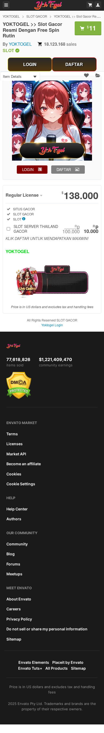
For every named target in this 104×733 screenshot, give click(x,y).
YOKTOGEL (11, 16)
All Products (56, 668)
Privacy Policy (19, 619)
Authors (13, 519)
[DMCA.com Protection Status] (18, 397)
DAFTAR (74, 64)
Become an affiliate (23, 463)
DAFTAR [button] (64, 169)
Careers (13, 609)
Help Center (17, 509)
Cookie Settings (20, 484)
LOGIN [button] (28, 169)
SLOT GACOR (36, 16)
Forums (13, 564)
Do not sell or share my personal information (46, 629)
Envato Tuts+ (30, 668)
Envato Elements (33, 662)
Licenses (14, 443)
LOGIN (30, 64)
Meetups (14, 574)
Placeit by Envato (67, 662)
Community (17, 544)
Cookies (13, 474)
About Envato (18, 599)
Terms (12, 434)
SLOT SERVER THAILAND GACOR (56, 229)
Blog (10, 554)
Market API (16, 454)
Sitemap (13, 639)
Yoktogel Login (52, 325)
